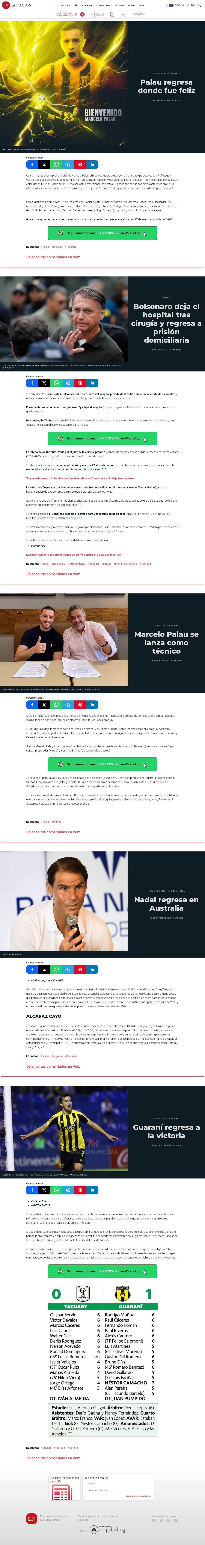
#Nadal (45, 1056)
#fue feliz (70, 246)
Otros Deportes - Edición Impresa (166, 891)
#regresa (56, 246)
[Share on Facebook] (32, 164)
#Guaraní (46, 1447)
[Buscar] (199, 5)
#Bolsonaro (58, 563)
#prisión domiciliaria (125, 563)
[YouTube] (175, 1520)
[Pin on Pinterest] (80, 164)
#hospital (93, 563)
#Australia (71, 1056)
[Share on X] (44, 164)
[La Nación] (17, 5)
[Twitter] (161, 1520)
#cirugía (106, 563)
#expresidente (76, 563)
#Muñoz (56, 821)
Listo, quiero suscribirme (138, 1496)
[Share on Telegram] (68, 164)
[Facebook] (154, 1520)
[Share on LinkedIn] (92, 164)
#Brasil (45, 563)
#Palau (45, 246)
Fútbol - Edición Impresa (166, 73)
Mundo (166, 298)
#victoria (72, 1447)
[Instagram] (168, 1520)
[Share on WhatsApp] (56, 164)
